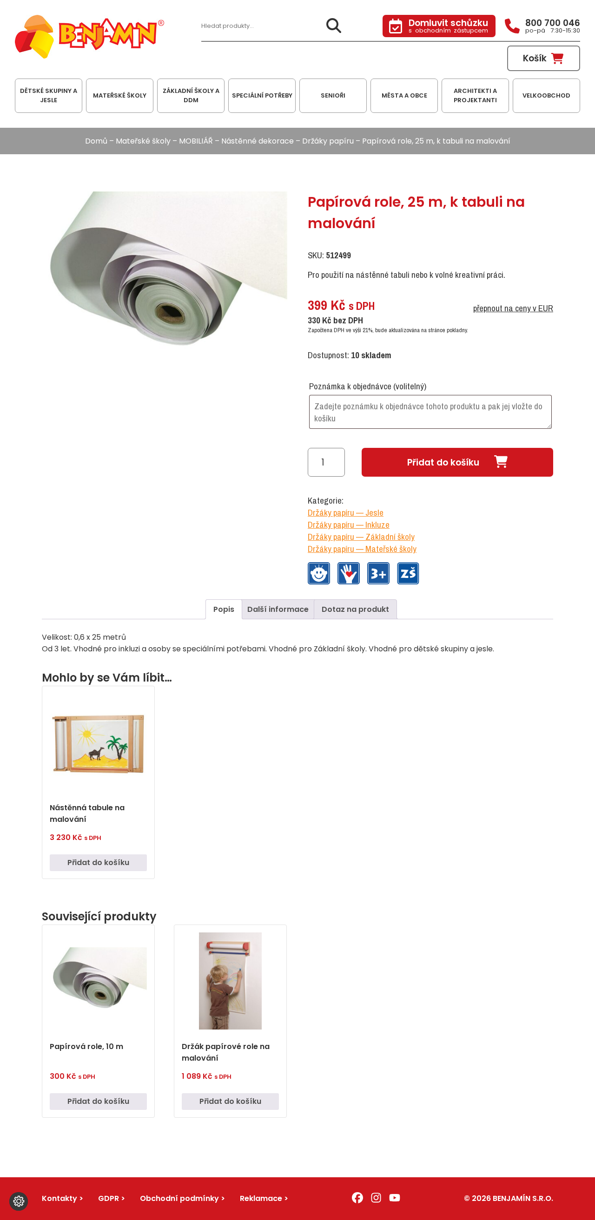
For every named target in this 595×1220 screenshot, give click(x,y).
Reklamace (261, 1198)
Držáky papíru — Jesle (345, 512)
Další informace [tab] (278, 609)
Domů (96, 141)
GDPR (108, 1198)
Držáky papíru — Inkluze (349, 524)
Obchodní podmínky (179, 1198)
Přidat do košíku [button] (98, 862)
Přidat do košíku (443, 462)
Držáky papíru (328, 141)
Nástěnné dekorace (257, 141)
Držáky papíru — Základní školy (361, 537)
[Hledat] (334, 26)
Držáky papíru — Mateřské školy (362, 549)
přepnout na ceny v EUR (513, 308)
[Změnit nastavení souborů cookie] (18, 1201)
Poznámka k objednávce (367, 386)
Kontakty (59, 1198)
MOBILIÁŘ (196, 141)
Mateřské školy (143, 141)
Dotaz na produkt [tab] (355, 609)
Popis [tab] (223, 609)
